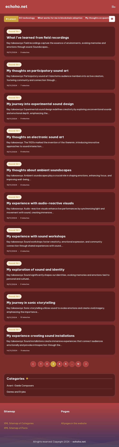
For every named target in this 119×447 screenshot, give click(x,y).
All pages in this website (74, 423)
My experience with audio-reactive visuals (40, 203)
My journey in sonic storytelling (31, 303)
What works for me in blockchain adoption (52, 18)
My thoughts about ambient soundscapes (39, 170)
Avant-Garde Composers (20, 385)
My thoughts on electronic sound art (35, 137)
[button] (33, 364)
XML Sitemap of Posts (16, 428)
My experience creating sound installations (41, 336)
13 (78, 364)
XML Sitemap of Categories (19, 423)
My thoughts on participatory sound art (37, 71)
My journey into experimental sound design (40, 104)
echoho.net (16, 6)
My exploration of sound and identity (35, 269)
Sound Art (14, 31)
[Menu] (113, 7)
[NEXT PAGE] (86, 364)
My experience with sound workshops (36, 236)
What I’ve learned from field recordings (38, 37)
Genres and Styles (16, 391)
